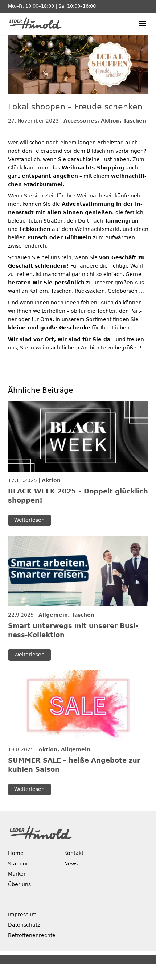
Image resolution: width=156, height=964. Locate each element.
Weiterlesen (29, 520)
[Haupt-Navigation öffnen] (142, 23)
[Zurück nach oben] (142, 910)
